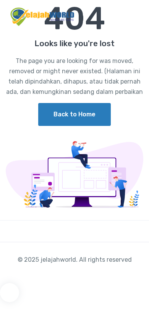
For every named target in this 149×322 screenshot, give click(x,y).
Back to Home (74, 114)
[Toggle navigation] (136, 16)
